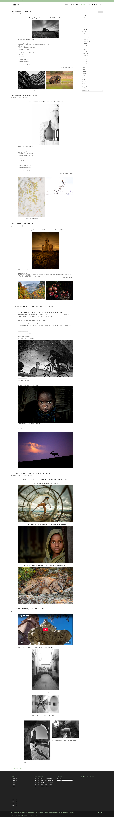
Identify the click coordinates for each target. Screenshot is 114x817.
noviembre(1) (86, 37)
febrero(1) (85, 55)
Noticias (83, 4)
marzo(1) (85, 53)
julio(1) (85, 45)
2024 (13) (84, 33)
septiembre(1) (86, 41)
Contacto (90, 4)
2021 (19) (84, 65)
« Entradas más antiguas (16, 768)
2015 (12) (84, 77)
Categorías (84, 89)
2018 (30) (84, 71)
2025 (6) (84, 31)
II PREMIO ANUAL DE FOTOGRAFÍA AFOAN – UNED (32, 306)
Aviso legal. (71, 812)
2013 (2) (84, 81)
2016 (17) (84, 75)
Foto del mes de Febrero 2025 (88, 22)
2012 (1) (84, 83)
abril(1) (85, 51)
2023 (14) (84, 61)
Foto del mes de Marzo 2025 (88, 20)
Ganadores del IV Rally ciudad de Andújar (27, 608)
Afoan (14, 13)
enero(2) (85, 59)
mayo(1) (85, 49)
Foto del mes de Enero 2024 (22, 11)
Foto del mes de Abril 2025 (87, 18)
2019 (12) (84, 69)
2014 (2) (84, 79)
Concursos (25, 13)
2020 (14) (84, 67)
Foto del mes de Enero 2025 (88, 24)
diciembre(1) (86, 35)
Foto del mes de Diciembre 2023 (24, 95)
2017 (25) (84, 73)
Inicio (66, 4)
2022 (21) (84, 63)
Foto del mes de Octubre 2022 (23, 223)
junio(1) (85, 47)
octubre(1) (85, 39)
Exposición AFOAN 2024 (87, 26)
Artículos (25, 475)
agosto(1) (85, 43)
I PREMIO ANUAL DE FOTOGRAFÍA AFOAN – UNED (31, 473)
